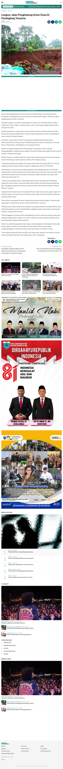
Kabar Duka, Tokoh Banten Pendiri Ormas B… (21, 564)
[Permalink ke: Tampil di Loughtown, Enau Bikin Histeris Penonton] (10, 267)
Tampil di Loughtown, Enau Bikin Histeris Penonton (10, 274)
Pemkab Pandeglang (10, 645)
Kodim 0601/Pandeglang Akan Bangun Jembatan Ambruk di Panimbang (27, 6)
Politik (13, 569)
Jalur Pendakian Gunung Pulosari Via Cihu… (20, 577)
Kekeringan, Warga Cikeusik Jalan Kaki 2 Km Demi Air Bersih (31, 292)
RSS (4, 759)
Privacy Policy (25, 748)
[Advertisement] (31, 725)
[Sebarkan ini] (49, 22)
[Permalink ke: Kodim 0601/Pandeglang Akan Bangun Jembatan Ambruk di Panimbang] (31, 267)
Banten (6, 648)
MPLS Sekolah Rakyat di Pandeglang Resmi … (19, 634)
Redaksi (3, 748)
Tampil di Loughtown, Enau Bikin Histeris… (13, 623)
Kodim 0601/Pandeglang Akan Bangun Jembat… (20, 628)
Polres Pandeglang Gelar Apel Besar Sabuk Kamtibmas (51, 292)
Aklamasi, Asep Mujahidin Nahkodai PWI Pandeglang (8, 292)
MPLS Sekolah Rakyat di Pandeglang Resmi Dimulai (50, 274)
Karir (42, 746)
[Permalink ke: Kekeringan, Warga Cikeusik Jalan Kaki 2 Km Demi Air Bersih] (31, 285)
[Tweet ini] (52, 22)
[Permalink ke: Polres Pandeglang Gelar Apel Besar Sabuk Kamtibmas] (52, 285)
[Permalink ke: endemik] (3, 22)
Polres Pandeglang (9, 651)
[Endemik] (31, 2)
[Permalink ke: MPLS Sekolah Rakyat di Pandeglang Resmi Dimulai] (52, 267)
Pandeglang (7, 642)
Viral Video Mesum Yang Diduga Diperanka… (21, 552)
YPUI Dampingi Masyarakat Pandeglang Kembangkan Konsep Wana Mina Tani (49, 249)
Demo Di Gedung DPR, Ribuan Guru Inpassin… (21, 558)
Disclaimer (43, 748)
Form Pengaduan (45, 751)
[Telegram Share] (56, 22)
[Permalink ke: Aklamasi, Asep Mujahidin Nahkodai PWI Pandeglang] (10, 285)
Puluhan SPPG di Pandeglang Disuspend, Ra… (21, 571)
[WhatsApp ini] (60, 22)
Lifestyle (12, 621)
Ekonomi (7, 621)
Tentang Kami (5, 751)
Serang (6, 654)
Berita (9, 550)
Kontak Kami (25, 751)
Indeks (3, 746)
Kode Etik (24, 746)
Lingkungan (18, 626)
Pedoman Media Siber (7, 753)
